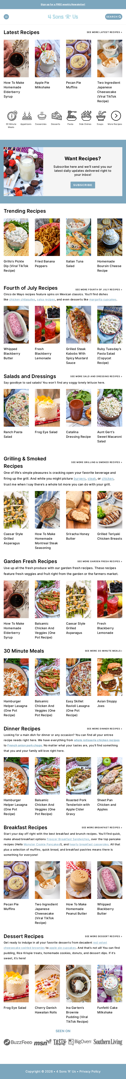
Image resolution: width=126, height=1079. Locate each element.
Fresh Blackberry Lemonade (43, 353)
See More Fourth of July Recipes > (98, 289)
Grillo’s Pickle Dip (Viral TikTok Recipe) (16, 266)
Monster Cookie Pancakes (42, 844)
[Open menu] (6, 16)
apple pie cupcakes (62, 947)
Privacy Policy (90, 1071)
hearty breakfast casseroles (89, 844)
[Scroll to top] (118, 1067)
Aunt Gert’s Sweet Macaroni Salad (109, 436)
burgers (80, 478)
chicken (108, 478)
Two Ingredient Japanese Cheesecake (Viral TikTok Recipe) (108, 92)
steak (92, 478)
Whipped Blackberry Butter (12, 353)
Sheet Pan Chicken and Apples (106, 804)
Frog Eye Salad (46, 432)
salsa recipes (46, 299)
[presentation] (16, 58)
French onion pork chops (24, 745)
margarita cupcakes (102, 299)
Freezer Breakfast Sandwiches (68, 839)
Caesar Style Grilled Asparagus (13, 538)
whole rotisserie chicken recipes (97, 740)
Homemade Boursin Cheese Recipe (109, 266)
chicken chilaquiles (22, 299)
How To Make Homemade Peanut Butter (76, 908)
